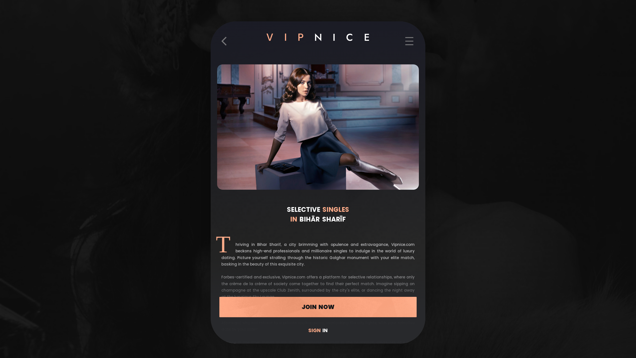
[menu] (409, 44)
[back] (226, 44)
